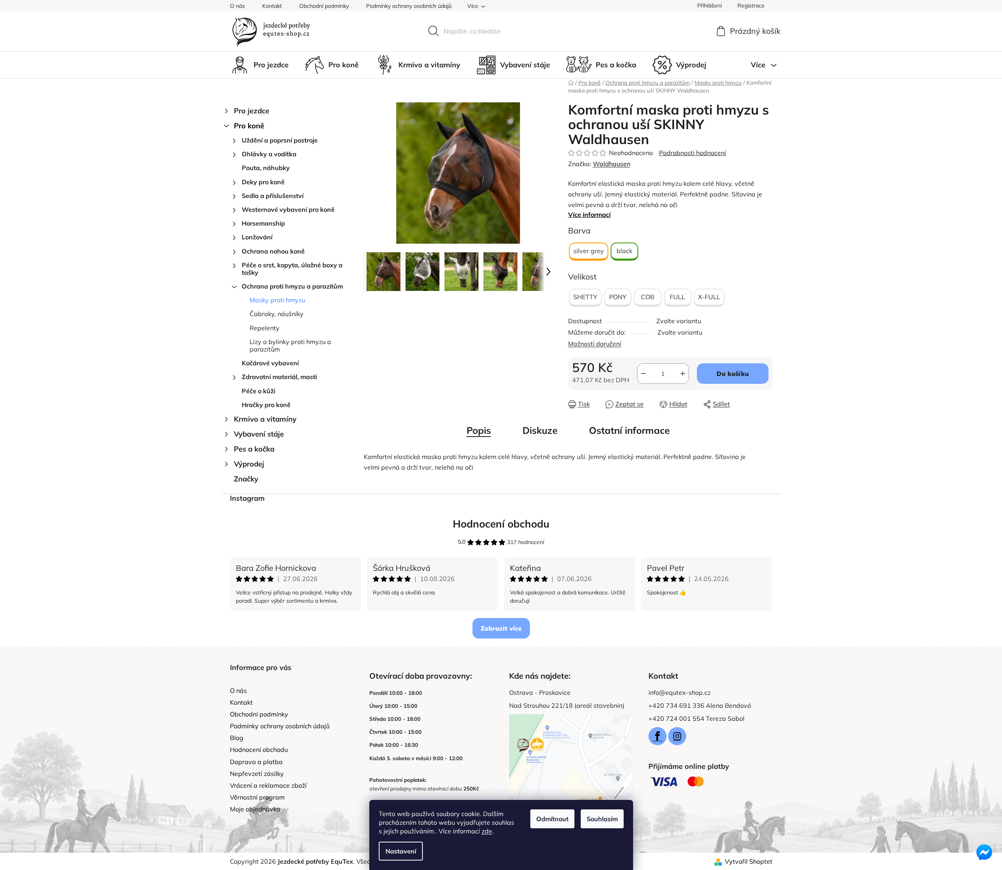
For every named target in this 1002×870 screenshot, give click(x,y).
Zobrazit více (501, 628)
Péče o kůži (258, 391)
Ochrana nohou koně (273, 251)
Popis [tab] (479, 430)
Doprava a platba (256, 762)
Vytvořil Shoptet (748, 861)
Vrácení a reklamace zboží (268, 785)
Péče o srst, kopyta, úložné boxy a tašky (292, 268)
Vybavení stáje (259, 434)
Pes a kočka (254, 449)
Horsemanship (263, 223)
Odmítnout (552, 819)
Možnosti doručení (594, 344)
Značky (246, 478)
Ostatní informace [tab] (629, 430)
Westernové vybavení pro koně (288, 209)
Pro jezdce (251, 110)
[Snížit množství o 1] (643, 373)
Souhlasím (602, 819)
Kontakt (272, 5)
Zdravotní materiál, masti (279, 377)
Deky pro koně (263, 182)
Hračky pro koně (266, 405)
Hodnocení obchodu (501, 523)
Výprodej (249, 463)
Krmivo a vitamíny (265, 419)
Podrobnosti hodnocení (692, 153)
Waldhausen (611, 164)
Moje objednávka (255, 809)
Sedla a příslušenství (273, 196)
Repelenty (265, 328)
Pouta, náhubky (266, 168)
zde (487, 831)
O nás (237, 5)
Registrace (751, 5)
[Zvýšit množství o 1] (683, 373)
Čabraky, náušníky (277, 314)
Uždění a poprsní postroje (280, 140)
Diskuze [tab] (539, 430)
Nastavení (400, 851)
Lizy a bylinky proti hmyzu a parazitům (290, 345)
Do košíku (733, 374)
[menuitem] (259, 65)
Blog (236, 738)
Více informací (589, 214)
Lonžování (257, 237)
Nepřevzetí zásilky (257, 773)
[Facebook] (657, 736)
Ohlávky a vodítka (269, 154)
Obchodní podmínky (324, 5)
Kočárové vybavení (270, 363)
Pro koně (249, 125)
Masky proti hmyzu (277, 300)
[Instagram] (677, 736)
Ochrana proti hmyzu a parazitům (292, 286)
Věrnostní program (257, 797)
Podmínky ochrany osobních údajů (409, 5)
